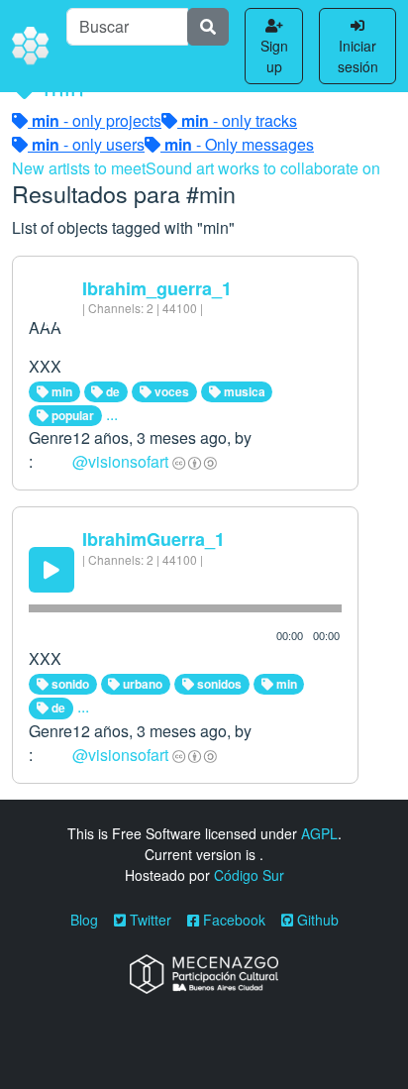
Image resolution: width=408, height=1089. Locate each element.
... (112, 413)
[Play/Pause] (51, 570)
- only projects (96, 120)
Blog (84, 919)
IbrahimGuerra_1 (153, 539)
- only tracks (239, 120)
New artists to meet (79, 168)
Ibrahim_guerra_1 (157, 288)
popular (71, 415)
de (111, 391)
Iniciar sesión (358, 56)
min (60, 391)
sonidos (218, 684)
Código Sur (249, 875)
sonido (69, 684)
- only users (88, 144)
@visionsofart (120, 461)
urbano (141, 684)
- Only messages (239, 144)
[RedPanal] (31, 46)
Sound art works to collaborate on (263, 168)
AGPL (319, 833)
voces (170, 391)
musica (243, 391)
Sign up (274, 56)
